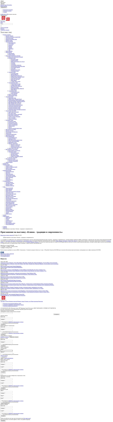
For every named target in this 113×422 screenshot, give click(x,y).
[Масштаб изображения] (4, 373)
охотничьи (13, 240)
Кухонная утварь (12, 121)
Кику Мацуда (74, 240)
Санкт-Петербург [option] (8, 5)
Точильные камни (15, 152)
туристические (19, 240)
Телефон (3, 319)
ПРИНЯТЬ (3, 420)
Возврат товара (21, 301)
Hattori (57, 240)
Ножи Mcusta (11, 53)
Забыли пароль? (4, 355)
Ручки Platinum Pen (12, 137)
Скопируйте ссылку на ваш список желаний (10, 311)
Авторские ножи (12, 97)
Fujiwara (37, 242)
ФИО (2, 390)
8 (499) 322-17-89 (4, 14)
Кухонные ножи (14, 59)
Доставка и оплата (5, 301)
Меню (2, 1)
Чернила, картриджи (15, 144)
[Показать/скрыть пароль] (13, 353)
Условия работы (9, 182)
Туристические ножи (15, 83)
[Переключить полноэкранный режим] (3, 373)
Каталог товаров (4, 32)
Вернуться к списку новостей (7, 235)
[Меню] (1, 31)
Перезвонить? (4, 7)
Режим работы (4, 6)
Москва (2, 3)
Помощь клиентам (13, 301)
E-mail (2, 366)
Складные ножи (14, 73)
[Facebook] (3, 252)
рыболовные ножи (28, 240)
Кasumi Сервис (9, 165)
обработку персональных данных (16, 321)
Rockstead (65, 240)
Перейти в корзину (5, 337)
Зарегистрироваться (8, 358)
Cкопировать (56, 314)
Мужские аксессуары (13, 160)
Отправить (3, 324)
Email (2, 349)
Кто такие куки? (27, 418)
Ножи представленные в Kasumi (15, 56)
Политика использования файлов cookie (12, 303)
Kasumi (28, 242)
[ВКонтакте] (1, 252)
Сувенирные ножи (15, 92)
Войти (2, 358)
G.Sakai (69, 240)
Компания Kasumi (10, 171)
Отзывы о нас (28, 301)
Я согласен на (12, 321)
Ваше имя (3, 316)
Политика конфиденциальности (10, 306)
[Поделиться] (2, 373)
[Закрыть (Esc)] (1, 373)
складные (8, 240)
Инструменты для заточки (14, 150)
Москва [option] (2, 5)
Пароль (3, 351)
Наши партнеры (34, 301)
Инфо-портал (9, 217)
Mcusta (60, 240)
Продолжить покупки (14, 337)
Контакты (40, 301)
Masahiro (32, 242)
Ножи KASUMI (11, 42)
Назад (10, 32)
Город (2, 395)
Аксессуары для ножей (13, 112)
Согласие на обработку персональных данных (13, 304)
